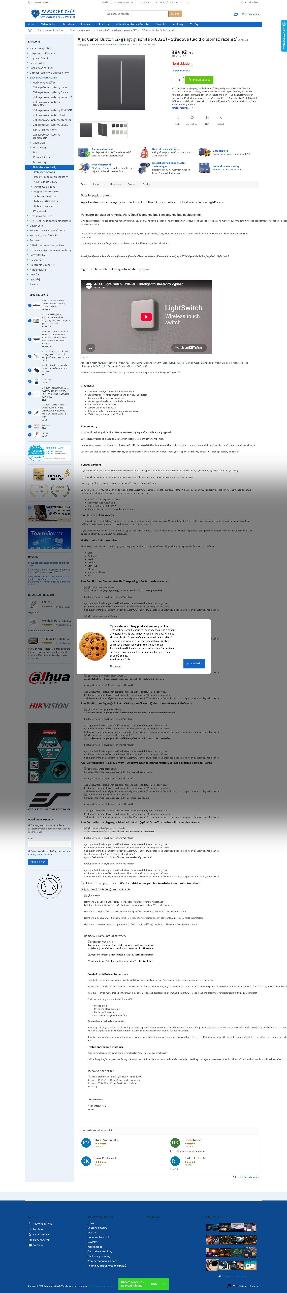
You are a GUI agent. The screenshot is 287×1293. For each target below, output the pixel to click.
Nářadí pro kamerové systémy (47, 245)
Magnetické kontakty (46, 191)
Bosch (36, 152)
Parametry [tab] (98, 184)
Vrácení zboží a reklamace (102, 1261)
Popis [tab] (84, 184)
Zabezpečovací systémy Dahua (50, 92)
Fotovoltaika (37, 255)
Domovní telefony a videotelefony (49, 73)
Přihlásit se (38, 862)
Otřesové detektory (45, 196)
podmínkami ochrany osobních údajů (49, 853)
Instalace (144, 2)
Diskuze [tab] (132, 184)
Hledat (175, 13)
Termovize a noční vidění (44, 235)
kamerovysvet (41, 1234)
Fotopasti (35, 240)
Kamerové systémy (41, 48)
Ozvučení (35, 274)
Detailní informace (181, 108)
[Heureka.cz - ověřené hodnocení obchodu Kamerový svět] (49, 453)
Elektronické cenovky (42, 265)
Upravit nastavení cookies (101, 1286)
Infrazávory (39, 162)
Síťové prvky (37, 63)
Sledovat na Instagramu (234, 1276)
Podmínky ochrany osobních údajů (106, 1266)
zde (128, 659)
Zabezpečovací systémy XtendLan (52, 120)
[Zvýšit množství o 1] (183, 78)
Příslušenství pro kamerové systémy (50, 250)
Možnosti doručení (181, 70)
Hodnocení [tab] (115, 184)
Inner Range (40, 147)
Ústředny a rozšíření (44, 83)
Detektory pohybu (44, 172)
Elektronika (36, 260)
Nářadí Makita (38, 270)
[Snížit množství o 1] (183, 82)
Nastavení (115, 666)
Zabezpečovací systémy (43, 77)
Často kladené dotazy (99, 1251)
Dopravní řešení (39, 58)
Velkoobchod (94, 1247)
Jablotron (39, 143)
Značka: (144, 44)
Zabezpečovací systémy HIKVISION (46, 103)
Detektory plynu (43, 206)
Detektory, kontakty (44, 167)
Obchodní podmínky (98, 1256)
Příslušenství (40, 211)
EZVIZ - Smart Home (45, 130)
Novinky (92, 1242)
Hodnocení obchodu (167, 2)
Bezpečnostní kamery (42, 53)
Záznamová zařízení (41, 68)
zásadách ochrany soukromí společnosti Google (136, 645)
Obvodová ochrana (44, 187)
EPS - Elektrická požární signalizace (50, 221)
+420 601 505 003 (42, 1224)
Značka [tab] (146, 184)
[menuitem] (31, 24)
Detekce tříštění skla (46, 201)
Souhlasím (196, 663)
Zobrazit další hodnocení (245, 1177)
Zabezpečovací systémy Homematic (46, 136)
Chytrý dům (36, 226)
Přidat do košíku (201, 79)
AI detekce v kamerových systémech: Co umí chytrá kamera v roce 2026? (49, 570)
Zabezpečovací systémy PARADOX (52, 97)
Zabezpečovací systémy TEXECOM (52, 110)
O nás (105, 2)
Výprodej (35, 279)
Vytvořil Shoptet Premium (246, 1286)
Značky (34, 284)
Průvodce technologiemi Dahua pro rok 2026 (48, 564)
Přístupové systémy (41, 216)
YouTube (38, 1245)
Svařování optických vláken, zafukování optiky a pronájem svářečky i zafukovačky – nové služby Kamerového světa (49, 580)
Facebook (38, 1229)
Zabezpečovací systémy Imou (50, 87)
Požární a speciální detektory (51, 177)
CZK (241, 2)
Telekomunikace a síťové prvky (47, 230)
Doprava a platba (124, 2)
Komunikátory (41, 157)
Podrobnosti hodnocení (118, 44)
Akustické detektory (45, 182)
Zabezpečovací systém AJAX (49, 115)
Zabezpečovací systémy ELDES (50, 125)
